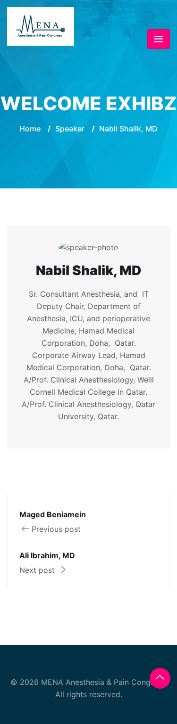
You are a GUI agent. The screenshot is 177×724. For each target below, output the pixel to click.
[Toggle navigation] (158, 39)
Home (30, 128)
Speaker (69, 128)
